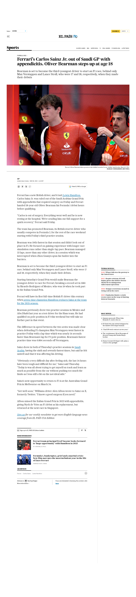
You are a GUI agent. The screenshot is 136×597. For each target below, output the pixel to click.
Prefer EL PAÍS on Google (79, 186)
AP (18, 179)
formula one (21, 55)
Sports (13, 48)
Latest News (125, 48)
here (57, 483)
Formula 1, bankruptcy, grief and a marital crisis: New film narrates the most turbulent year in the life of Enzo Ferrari (59, 458)
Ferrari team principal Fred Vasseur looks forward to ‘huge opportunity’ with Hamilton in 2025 (59, 442)
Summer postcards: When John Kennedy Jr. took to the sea (113, 319)
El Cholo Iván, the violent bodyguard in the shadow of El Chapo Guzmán (115, 324)
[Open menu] (8, 36)
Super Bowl (94, 48)
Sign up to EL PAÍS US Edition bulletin (32, 430)
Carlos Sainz (27, 473)
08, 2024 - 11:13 (36, 181)
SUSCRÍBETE (115, 31)
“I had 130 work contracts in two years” (115, 329)
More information (22, 483)
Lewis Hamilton (37, 473)
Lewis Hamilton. (71, 195)
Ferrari (19, 473)
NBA (88, 48)
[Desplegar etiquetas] (85, 473)
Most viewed (106, 313)
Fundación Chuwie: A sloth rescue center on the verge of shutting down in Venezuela (115, 297)
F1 (100, 48)
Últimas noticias (107, 268)
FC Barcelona (116, 48)
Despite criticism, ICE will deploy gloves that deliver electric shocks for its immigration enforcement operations (113, 282)
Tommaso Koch (37, 463)
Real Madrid (106, 48)
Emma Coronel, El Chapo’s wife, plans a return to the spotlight (116, 342)
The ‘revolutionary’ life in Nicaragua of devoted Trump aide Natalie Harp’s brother (115, 335)
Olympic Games (80, 48)
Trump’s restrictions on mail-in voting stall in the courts (115, 290)
